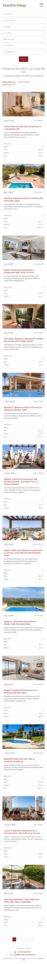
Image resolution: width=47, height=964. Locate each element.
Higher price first (8, 85)
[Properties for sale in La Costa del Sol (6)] (33, 939)
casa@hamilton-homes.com (24, 955)
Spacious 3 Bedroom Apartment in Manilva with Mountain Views (20, 622)
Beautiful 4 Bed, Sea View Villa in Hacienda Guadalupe (19, 760)
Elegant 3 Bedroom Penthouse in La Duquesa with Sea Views (20, 691)
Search (23, 59)
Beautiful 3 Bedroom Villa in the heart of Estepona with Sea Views (23, 408)
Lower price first (23, 82)
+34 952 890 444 (23, 952)
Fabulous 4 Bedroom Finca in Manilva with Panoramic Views (23, 199)
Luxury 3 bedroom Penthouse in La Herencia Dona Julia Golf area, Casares (22, 831)
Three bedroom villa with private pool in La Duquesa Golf (23, 127)
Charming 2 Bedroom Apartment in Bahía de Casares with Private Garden (23, 339)
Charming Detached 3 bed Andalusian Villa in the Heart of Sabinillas (21, 900)
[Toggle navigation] (41, 5)
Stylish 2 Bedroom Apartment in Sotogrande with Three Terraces (19, 271)
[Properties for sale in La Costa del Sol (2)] (29, 939)
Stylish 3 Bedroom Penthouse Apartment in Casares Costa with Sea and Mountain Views (23, 552)
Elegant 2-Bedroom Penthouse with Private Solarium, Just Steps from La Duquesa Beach (21, 481)
